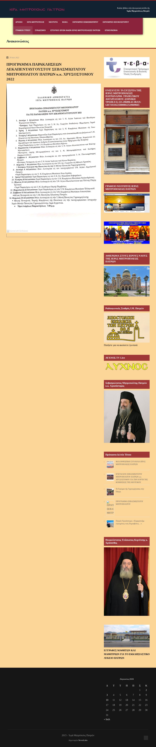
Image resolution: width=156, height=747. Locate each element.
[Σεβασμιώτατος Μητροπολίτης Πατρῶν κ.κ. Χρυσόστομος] (127, 442)
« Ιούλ (107, 719)
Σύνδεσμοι (40, 30)
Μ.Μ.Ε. (65, 22)
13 (127, 700)
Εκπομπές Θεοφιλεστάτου (116, 22)
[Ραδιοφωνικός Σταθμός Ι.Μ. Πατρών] (127, 328)
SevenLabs (82, 740)
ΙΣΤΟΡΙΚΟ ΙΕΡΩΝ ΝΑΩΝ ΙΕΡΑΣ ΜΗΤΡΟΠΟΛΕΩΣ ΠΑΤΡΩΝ (75, 30)
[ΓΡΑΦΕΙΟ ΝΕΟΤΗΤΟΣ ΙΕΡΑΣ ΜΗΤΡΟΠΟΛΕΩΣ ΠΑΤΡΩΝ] (127, 212)
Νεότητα (53, 22)
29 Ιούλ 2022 (14, 58)
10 (107, 700)
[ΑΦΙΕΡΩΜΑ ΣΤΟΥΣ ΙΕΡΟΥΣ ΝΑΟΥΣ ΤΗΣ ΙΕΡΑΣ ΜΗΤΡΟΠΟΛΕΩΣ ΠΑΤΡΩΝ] (127, 295)
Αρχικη (19, 22)
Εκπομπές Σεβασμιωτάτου (85, 22)
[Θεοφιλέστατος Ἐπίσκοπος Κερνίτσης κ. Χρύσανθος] (127, 615)
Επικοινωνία (111, 30)
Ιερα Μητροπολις (35, 22)
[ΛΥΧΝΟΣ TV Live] (127, 370)
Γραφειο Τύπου (23, 30)
